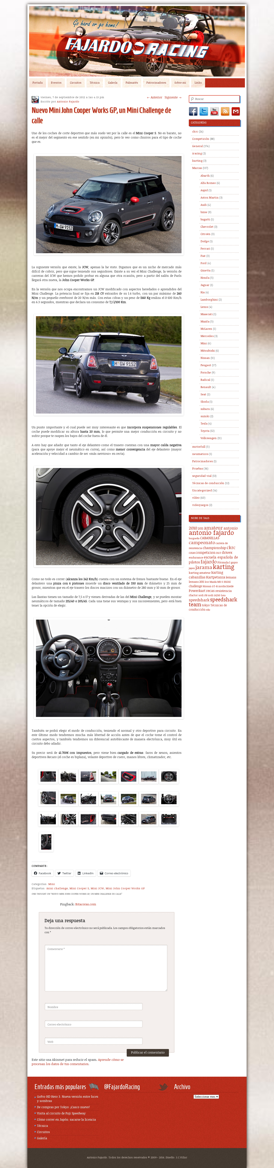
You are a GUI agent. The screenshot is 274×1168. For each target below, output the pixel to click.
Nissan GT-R (210, 586)
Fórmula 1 (223, 562)
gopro (234, 562)
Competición (200, 139)
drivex (227, 553)
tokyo (206, 605)
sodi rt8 (202, 595)
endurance (196, 557)
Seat (203, 394)
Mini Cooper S (79, 888)
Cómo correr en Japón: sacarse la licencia (66, 1119)
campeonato (202, 542)
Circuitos (75, 82)
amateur (213, 528)
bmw (204, 212)
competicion (205, 553)
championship (214, 548)
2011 (200, 528)
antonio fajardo (211, 533)
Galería (112, 82)
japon (192, 568)
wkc (208, 610)
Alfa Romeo (208, 183)
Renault (206, 387)
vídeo (196, 498)
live (207, 582)
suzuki (205, 416)
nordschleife (226, 586)
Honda (205, 278)
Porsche (206, 372)
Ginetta (206, 270)
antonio (230, 528)
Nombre (53, 1007)
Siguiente (173, 97)
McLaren (206, 329)
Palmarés (132, 82)
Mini (51, 884)
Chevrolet (207, 227)
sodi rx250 (214, 595)
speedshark (199, 600)
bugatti (205, 219)
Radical (205, 380)
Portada (38, 82)
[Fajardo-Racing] (137, 41)
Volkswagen (209, 438)
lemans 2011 (196, 582)
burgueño (194, 538)
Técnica (95, 82)
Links (198, 82)
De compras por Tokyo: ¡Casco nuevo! (63, 1107)
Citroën (206, 234)
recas (210, 591)
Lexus (204, 307)
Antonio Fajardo (68, 101)
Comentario (56, 949)
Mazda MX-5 (216, 582)
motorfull (199, 447)
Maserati (207, 314)
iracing (197, 153)
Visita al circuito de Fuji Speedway (61, 1113)
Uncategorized (202, 490)
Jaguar (205, 285)
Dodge (205, 241)
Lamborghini (209, 299)
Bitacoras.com (85, 904)
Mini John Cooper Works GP (125, 888)
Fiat (203, 256)
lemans (231, 577)
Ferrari (205, 248)
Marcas (197, 168)
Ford (204, 263)
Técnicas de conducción (208, 483)
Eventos (56, 82)
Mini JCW (97, 888)
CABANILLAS (209, 538)
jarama (203, 567)
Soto (223, 595)
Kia (203, 292)
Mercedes (207, 336)
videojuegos (200, 505)
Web (50, 1042)
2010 (193, 528)
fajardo (209, 562)
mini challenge (57, 888)
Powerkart (197, 591)
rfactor (193, 595)
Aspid (204, 190)
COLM (192, 553)
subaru (205, 409)
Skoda (205, 401)
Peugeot (206, 365)
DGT (218, 553)
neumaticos (200, 454)
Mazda (205, 321)
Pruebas (197, 468)
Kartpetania (215, 577)
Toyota (205, 431)
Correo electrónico (59, 1024)
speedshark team (213, 602)
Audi (204, 205)
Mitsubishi (208, 350)
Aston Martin (210, 197)
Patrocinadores (156, 82)
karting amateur (200, 573)
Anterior (154, 97)
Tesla (204, 423)
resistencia (223, 591)
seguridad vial (201, 476)
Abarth (205, 176)
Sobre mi (180, 82)
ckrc (195, 131)
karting (197, 161)
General (197, 146)
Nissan (205, 358)
